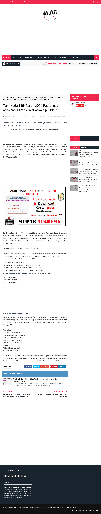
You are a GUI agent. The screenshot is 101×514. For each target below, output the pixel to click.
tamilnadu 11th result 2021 (24, 97)
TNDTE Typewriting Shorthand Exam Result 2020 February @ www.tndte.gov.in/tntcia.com (89, 171)
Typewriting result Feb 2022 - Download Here (31, 57)
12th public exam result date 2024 (51, 63)
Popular (75, 147)
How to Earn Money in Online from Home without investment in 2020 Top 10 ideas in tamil (89, 163)
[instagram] (83, 510)
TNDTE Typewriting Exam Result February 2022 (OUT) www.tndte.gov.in (88, 179)
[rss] (86, 510)
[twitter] (72, 510)
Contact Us (27, 2)
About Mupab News (15, 2)
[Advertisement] (50, 39)
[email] (90, 510)
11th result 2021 (10, 97)
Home (4, 2)
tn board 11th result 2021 (56, 97)
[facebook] (93, 1)
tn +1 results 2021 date (40, 97)
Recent (84, 147)
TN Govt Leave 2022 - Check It (66, 57)
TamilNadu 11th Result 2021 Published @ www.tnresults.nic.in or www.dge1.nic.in (36, 380)
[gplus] (79, 510)
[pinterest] (97, 510)
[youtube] (97, 1)
